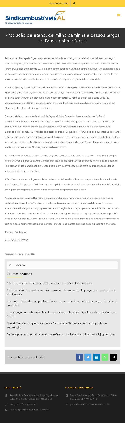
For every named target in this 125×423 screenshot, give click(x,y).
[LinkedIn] (96, 357)
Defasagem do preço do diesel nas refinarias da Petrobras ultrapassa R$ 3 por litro (61, 334)
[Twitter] (88, 357)
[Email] (113, 357)
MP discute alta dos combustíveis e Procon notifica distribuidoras (49, 283)
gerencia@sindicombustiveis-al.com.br (29, 409)
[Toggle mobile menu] (118, 15)
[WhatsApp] (105, 357)
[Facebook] (79, 357)
